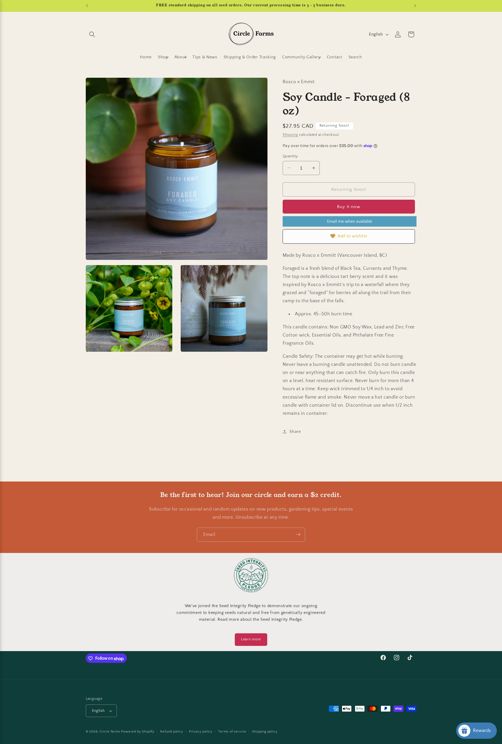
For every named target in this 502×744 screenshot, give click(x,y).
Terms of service (232, 732)
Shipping (290, 135)
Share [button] (295, 431)
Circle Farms (110, 732)
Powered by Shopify (138, 732)
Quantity (290, 156)
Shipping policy (264, 732)
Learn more (251, 639)
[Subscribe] (298, 535)
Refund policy (171, 732)
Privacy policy (201, 732)
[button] (92, 34)
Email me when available (349, 221)
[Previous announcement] (87, 6)
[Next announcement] (415, 6)
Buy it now (349, 206)
